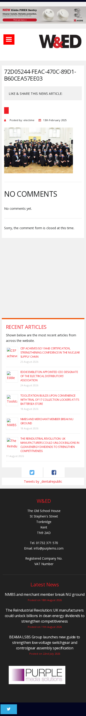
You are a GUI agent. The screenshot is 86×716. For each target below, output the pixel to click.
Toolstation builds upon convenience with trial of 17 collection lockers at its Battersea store (49, 400)
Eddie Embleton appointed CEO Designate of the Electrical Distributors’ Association (49, 376)
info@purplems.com (49, 548)
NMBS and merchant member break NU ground (44, 594)
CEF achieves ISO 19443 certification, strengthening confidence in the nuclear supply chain (50, 352)
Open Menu (8, 39)
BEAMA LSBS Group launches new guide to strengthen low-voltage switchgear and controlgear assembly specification (44, 642)
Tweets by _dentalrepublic (43, 481)
